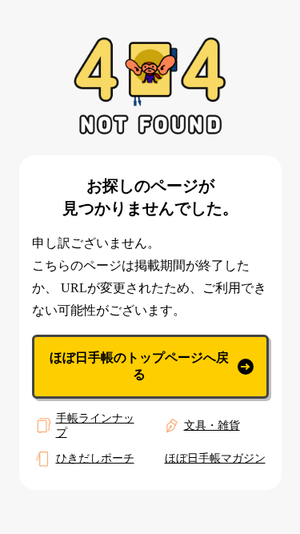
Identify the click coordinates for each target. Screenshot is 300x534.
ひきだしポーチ (95, 458)
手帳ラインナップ (95, 425)
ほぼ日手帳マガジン (215, 458)
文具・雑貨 (212, 426)
